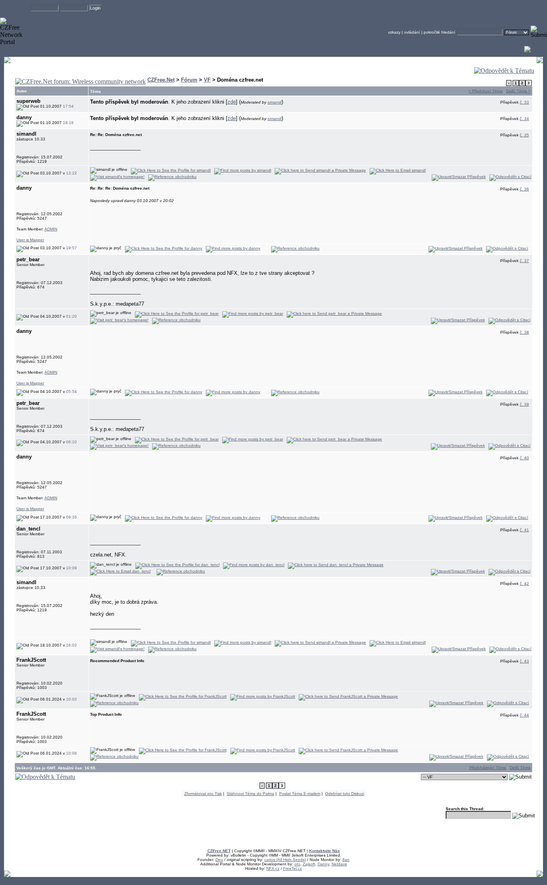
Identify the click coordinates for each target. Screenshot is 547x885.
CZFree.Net (161, 80)
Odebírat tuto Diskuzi (344, 793)
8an (346, 859)
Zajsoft (309, 864)
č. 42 (524, 583)
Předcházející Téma (487, 767)
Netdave (339, 864)
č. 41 (524, 530)
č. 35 (524, 135)
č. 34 (524, 118)
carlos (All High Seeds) (285, 859)
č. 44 (524, 715)
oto (297, 864)
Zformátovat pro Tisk (203, 793)
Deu (219, 859)
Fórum (189, 80)
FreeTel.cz (292, 868)
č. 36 (524, 189)
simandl (274, 102)
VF (207, 80)
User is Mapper (30, 240)
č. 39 (524, 404)
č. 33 (524, 102)
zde (231, 102)
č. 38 (524, 332)
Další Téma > (518, 91)
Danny (323, 864)
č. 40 (524, 458)
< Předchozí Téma (486, 91)
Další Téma (520, 767)
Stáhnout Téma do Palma (250, 793)
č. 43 (524, 661)
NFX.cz (273, 868)
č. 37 (524, 260)
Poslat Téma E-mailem (299, 793)
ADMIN (50, 229)
